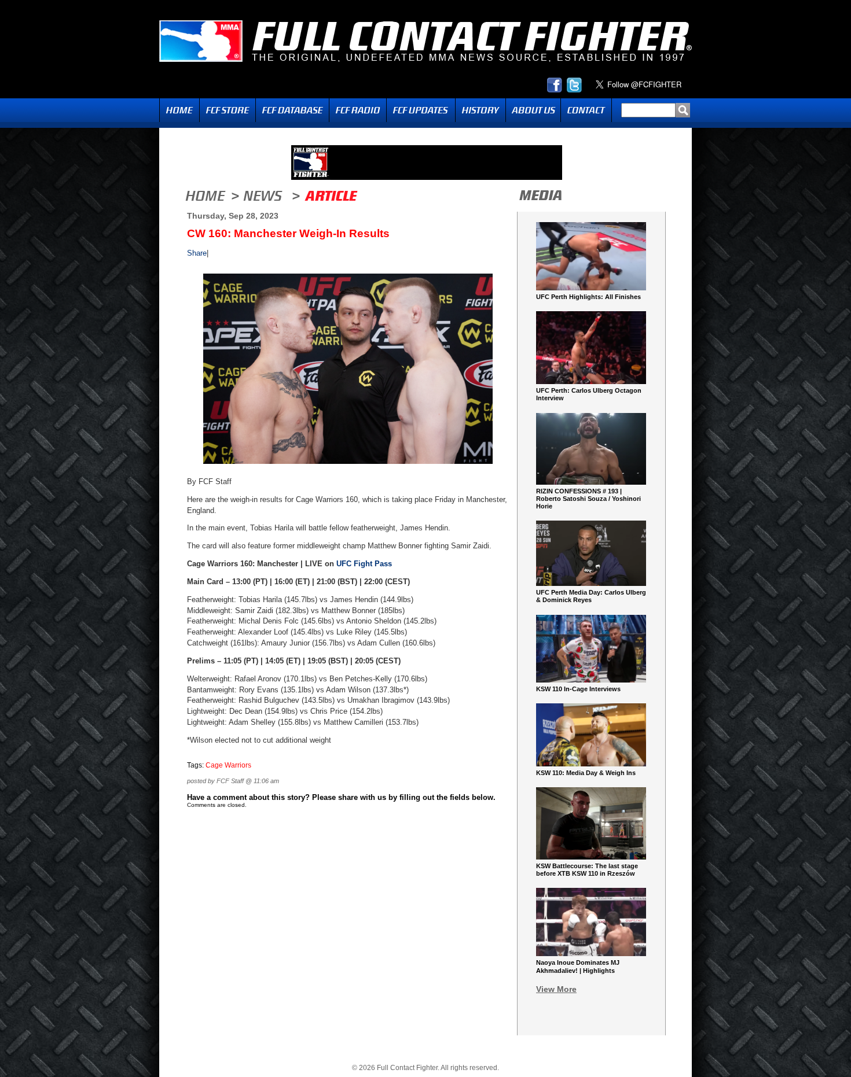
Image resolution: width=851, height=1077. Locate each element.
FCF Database (292, 110)
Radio (357, 110)
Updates (421, 110)
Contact (586, 110)
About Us (533, 110)
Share (197, 253)
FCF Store (227, 110)
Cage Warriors (228, 765)
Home (179, 110)
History (480, 110)
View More (556, 989)
